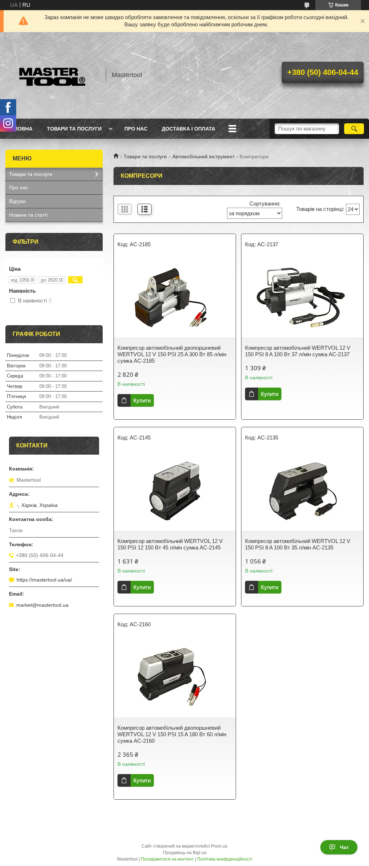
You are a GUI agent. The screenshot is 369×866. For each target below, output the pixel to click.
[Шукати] (354, 128)
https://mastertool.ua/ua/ (44, 580)
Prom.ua (219, 846)
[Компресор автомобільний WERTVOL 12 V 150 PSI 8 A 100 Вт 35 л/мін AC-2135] (302, 491)
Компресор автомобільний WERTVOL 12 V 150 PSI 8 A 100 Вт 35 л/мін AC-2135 (297, 544)
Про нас (135, 129)
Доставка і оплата (188, 129)
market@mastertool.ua (42, 605)
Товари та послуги (74, 129)
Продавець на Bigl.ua (184, 852)
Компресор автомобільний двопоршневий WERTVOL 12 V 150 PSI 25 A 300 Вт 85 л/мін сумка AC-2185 (171, 354)
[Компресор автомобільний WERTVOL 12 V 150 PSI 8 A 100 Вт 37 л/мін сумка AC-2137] (302, 297)
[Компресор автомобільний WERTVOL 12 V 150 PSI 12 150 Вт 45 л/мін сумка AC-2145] (174, 491)
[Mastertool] (52, 75)
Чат (344, 847)
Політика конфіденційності (224, 859)
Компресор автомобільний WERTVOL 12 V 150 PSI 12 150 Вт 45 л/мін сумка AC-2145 (170, 544)
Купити (142, 400)
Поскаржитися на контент (167, 859)
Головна (19, 129)
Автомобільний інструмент (203, 156)
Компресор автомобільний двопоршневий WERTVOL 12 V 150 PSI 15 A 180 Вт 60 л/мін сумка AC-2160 (171, 734)
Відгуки (17, 201)
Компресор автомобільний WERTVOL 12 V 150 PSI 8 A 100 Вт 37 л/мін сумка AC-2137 (297, 351)
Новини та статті (28, 215)
